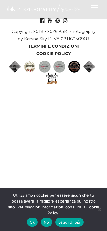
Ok (32, 222)
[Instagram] (65, 21)
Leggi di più (69, 222)
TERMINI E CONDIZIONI (53, 46)
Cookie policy (53, 53)
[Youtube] (50, 21)
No (46, 222)
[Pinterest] (57, 21)
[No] (100, 209)
